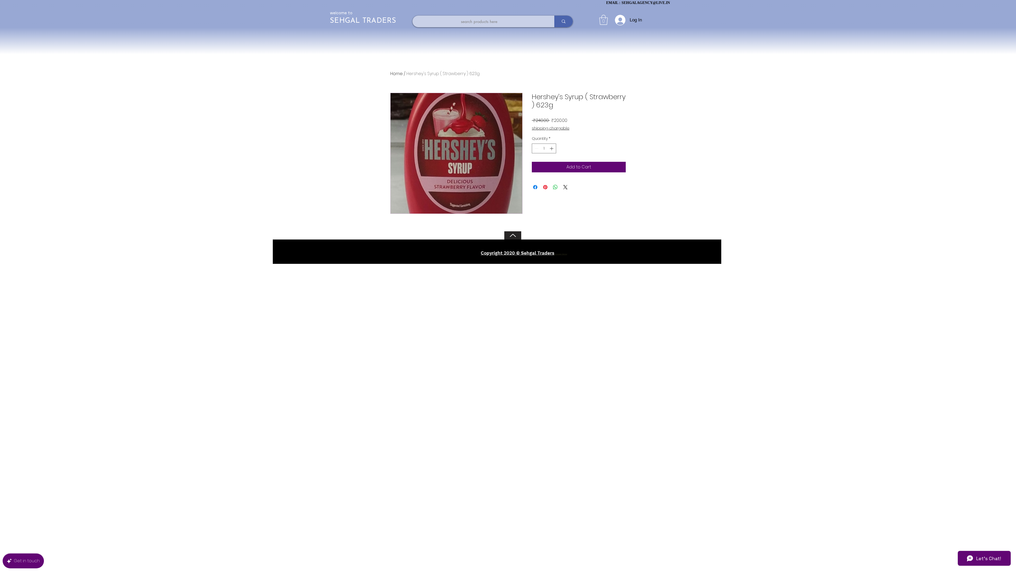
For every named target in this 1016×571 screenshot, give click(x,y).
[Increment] (552, 148)
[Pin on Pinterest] (545, 187)
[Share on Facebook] (535, 187)
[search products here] (563, 21)
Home (396, 74)
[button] (603, 20)
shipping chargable (550, 128)
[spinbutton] (544, 148)
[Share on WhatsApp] (555, 187)
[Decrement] (536, 148)
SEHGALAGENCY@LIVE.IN (646, 3)
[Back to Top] (512, 235)
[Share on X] (565, 187)
